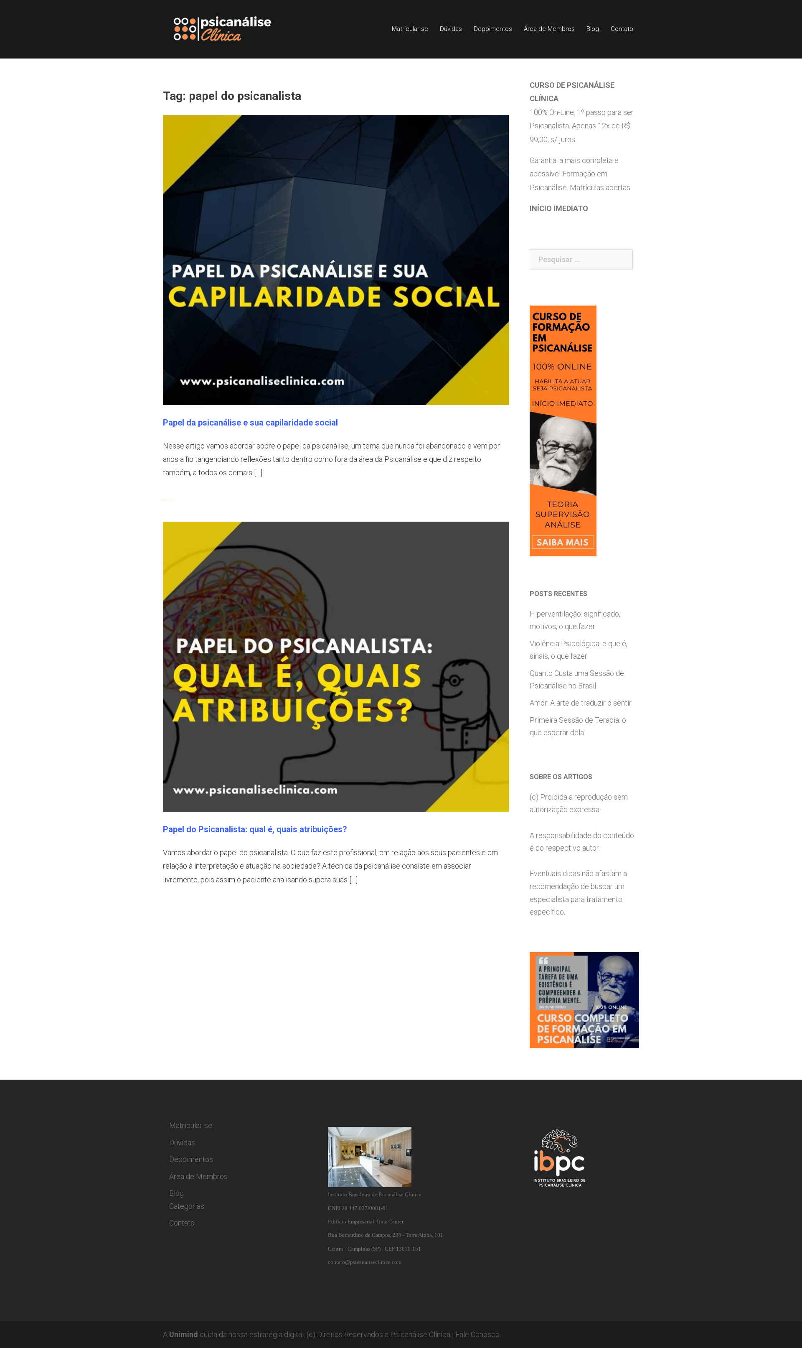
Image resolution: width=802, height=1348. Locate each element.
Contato (622, 29)
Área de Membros (549, 29)
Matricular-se (410, 29)
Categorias (186, 1206)
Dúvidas (451, 29)
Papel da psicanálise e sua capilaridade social (250, 423)
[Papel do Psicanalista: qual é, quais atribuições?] (336, 666)
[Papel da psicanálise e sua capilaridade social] (336, 259)
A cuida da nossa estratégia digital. (234, 1334)
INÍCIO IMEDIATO (559, 208)
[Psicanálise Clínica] (234, 28)
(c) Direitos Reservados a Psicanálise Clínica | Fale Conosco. (404, 1334)
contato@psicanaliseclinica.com (364, 1262)
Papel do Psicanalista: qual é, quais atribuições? (255, 829)
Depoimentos (493, 29)
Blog (592, 29)
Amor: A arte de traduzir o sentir (581, 702)
